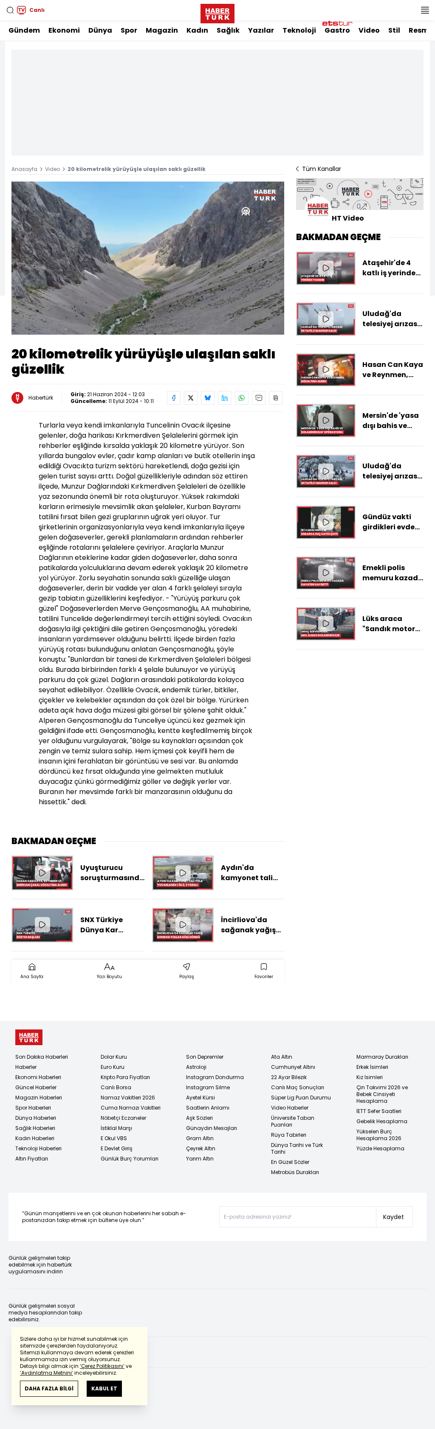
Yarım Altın (200, 1158)
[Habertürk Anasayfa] (217, 11)
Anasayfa (24, 169)
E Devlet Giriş (117, 1148)
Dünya (100, 30)
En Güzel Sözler (290, 1162)
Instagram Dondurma (215, 1077)
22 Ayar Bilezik (289, 1077)
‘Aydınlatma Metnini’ (46, 1372)
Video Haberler (289, 1107)
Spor (129, 30)
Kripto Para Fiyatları (125, 1077)
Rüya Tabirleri (288, 1134)
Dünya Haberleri (35, 1117)
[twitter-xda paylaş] (191, 398)
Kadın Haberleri (34, 1138)
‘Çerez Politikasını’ (102, 1366)
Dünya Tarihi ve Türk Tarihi (297, 1148)
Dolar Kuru (114, 1056)
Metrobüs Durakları (295, 1172)
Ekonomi (64, 30)
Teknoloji (299, 30)
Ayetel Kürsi (200, 1097)
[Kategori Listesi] (425, 10)
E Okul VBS (114, 1138)
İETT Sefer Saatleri (378, 1111)
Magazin (162, 30)
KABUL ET (104, 1388)
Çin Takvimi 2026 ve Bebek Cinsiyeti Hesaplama (382, 1094)
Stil (394, 30)
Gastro (337, 30)
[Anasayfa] (28, 1037)
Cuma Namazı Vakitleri (131, 1107)
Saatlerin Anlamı (207, 1107)
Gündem (24, 30)
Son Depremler (204, 1056)
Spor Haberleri (33, 1107)
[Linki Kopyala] (275, 398)
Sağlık (228, 30)
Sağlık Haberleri (35, 1128)
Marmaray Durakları (382, 1056)
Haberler (26, 1067)
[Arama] (10, 10)
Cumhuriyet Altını (293, 1067)
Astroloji (196, 1067)
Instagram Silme (208, 1087)
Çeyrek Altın (200, 1148)
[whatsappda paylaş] (242, 398)
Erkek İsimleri (372, 1067)
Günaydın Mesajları (211, 1128)
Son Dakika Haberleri (41, 1056)
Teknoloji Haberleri (38, 1148)
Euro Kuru (112, 1067)
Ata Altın (281, 1056)
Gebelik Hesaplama (381, 1121)
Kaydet (393, 1217)
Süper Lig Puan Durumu (301, 1097)
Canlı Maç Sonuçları (297, 1087)
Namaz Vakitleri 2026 (128, 1097)
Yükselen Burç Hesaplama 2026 (378, 1135)
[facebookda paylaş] (174, 398)
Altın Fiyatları (31, 1158)
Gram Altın (200, 1138)
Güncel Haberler (35, 1087)
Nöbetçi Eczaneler (123, 1117)
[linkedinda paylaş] (225, 398)
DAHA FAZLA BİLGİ (49, 1388)
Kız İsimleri (369, 1077)
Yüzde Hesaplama (380, 1148)
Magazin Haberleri (38, 1097)
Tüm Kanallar (321, 169)
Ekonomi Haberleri (38, 1077)
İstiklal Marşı (116, 1128)
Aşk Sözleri (199, 1117)
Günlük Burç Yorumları (129, 1158)
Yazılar (261, 30)
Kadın (197, 30)
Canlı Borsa (116, 1087)
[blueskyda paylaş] (208, 398)
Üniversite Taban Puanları (292, 1121)
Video (369, 30)
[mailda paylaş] (259, 398)
